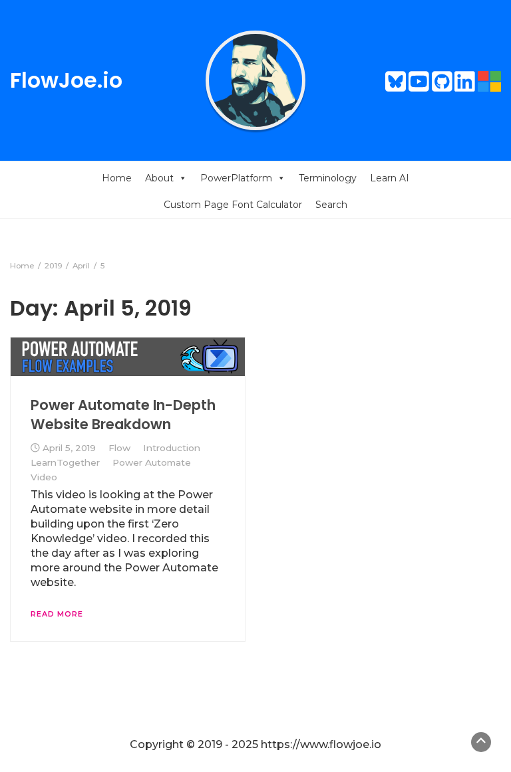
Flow (119, 447)
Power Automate (151, 462)
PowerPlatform (236, 178)
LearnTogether (65, 462)
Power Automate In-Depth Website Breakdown (123, 414)
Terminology (328, 178)
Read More (57, 614)
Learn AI (389, 178)
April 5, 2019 (69, 447)
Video (44, 477)
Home (117, 178)
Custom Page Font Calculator (233, 205)
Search (331, 205)
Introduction (171, 447)
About (159, 178)
